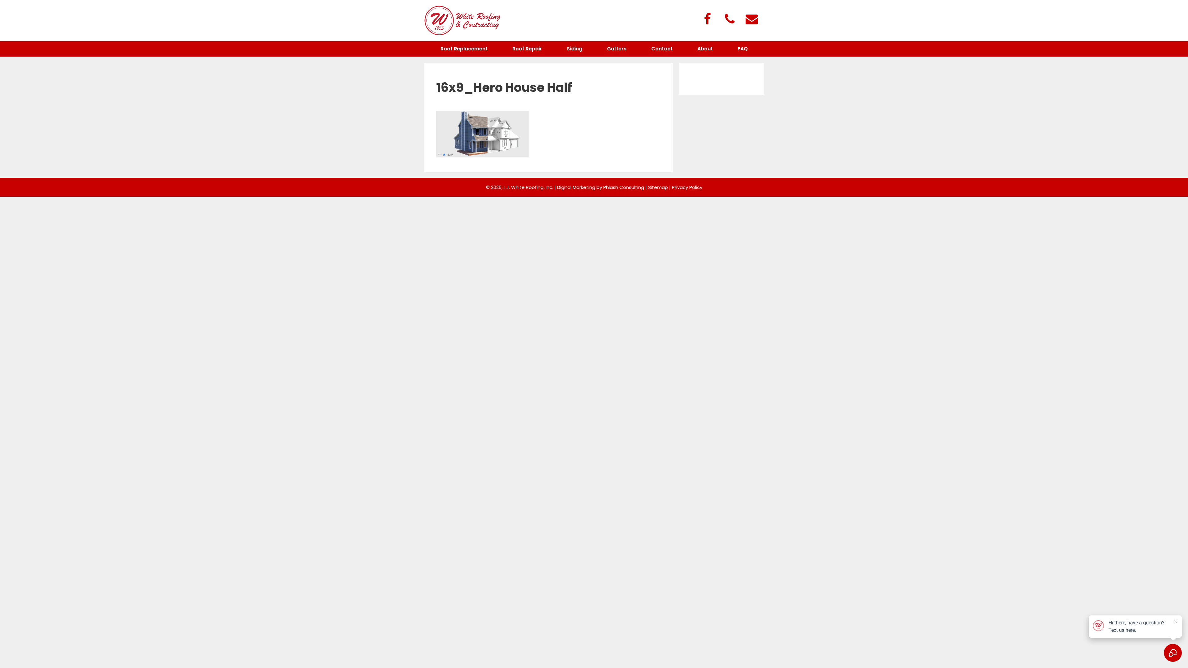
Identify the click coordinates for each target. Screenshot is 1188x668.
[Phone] (729, 19)
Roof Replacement (464, 48)
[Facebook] (707, 19)
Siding (574, 48)
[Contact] (752, 19)
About (705, 48)
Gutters (616, 48)
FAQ (743, 48)
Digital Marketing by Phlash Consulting (600, 187)
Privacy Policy (687, 187)
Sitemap (658, 187)
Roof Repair (527, 48)
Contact (662, 48)
